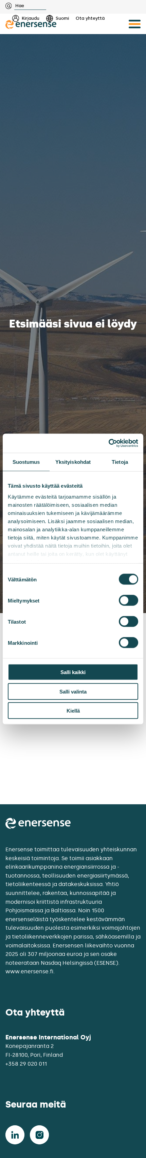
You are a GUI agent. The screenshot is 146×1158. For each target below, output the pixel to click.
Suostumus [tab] (26, 461)
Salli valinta (73, 691)
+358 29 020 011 (26, 1064)
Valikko (135, 24)
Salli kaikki (73, 672)
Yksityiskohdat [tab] (73, 461)
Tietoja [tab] (120, 461)
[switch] (128, 600)
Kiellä (73, 711)
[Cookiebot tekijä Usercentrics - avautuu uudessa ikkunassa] (108, 443)
